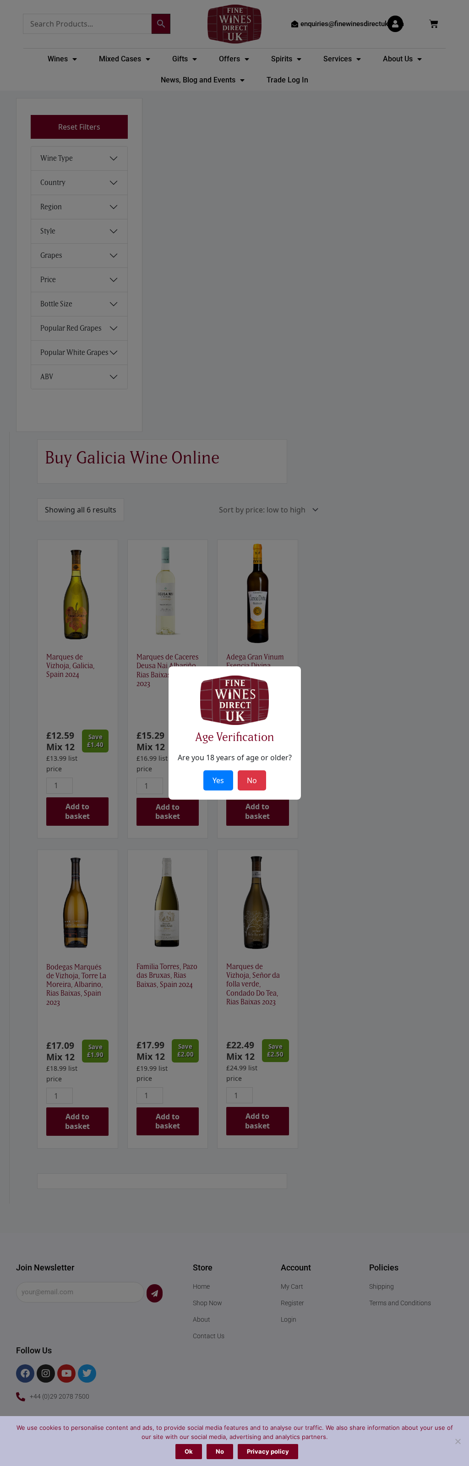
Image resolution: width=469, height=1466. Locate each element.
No (220, 1451)
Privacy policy (268, 1451)
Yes (218, 780)
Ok (189, 1451)
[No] (457, 1441)
